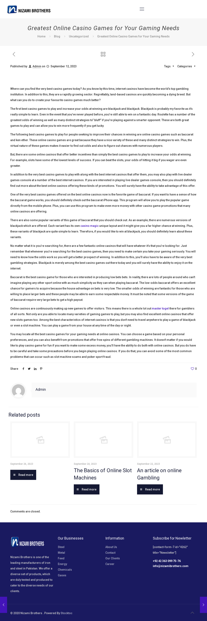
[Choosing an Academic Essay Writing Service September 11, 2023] (3, 605)
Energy (62, 564)
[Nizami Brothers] (29, 9)
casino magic (89, 225)
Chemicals (65, 569)
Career (109, 564)
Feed (61, 558)
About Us (111, 547)
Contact (110, 552)
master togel (160, 308)
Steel (61, 547)
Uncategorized (79, 36)
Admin (37, 66)
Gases (62, 575)
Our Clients (112, 558)
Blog (57, 36)
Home (41, 36)
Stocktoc (66, 613)
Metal (61, 552)
